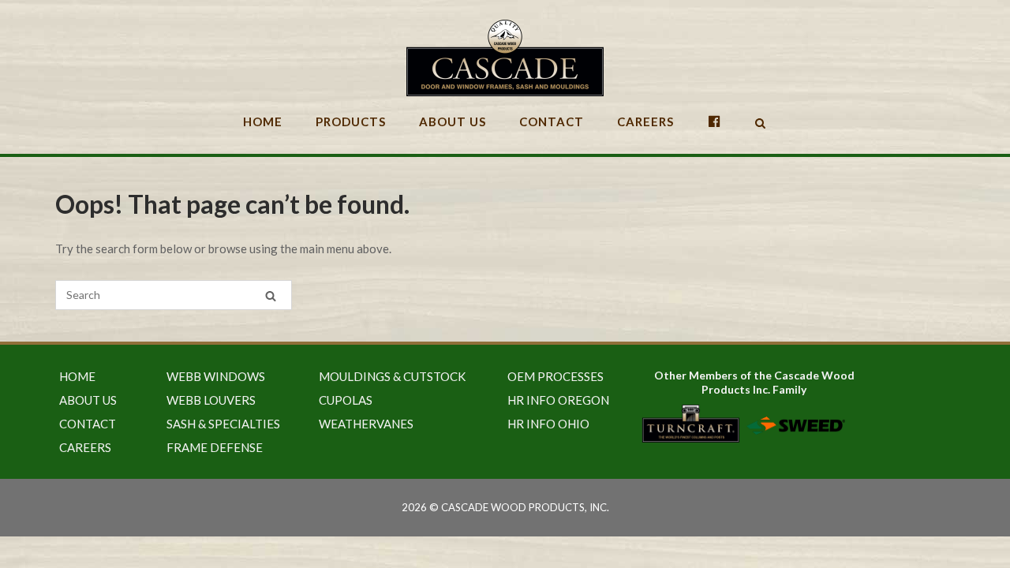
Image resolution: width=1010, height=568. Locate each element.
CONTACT (551, 121)
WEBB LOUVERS (211, 400)
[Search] (270, 295)
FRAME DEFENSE (214, 447)
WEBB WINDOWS (215, 376)
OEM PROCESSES (555, 376)
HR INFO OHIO (548, 424)
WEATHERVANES (366, 424)
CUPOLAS (345, 400)
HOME (262, 121)
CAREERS (645, 121)
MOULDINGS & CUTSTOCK (392, 376)
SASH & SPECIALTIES (223, 424)
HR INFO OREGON (558, 400)
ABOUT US (452, 121)
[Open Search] (760, 124)
